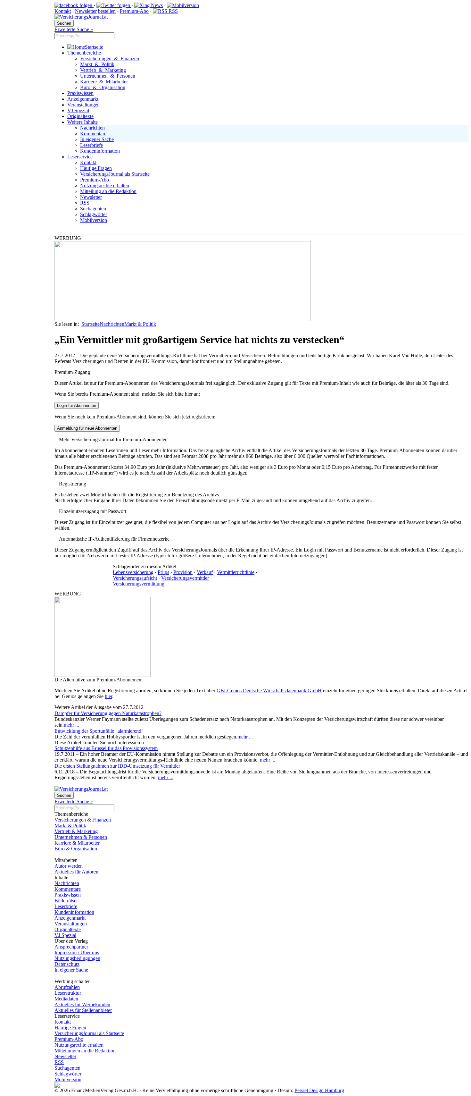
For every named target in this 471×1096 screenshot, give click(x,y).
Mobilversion (93, 220)
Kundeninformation (100, 151)
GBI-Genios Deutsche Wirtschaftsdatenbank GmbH (269, 690)
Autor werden (68, 866)
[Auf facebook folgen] (74, 5)
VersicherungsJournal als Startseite (115, 174)
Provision (183, 572)
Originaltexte (80, 116)
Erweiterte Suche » (73, 29)
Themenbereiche (84, 52)
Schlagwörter (93, 214)
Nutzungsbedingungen (77, 958)
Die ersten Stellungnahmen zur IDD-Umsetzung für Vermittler (117, 766)
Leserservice (80, 156)
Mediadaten (66, 998)
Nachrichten (92, 128)
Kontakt (62, 11)
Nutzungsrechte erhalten (104, 185)
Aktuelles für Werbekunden (82, 1004)
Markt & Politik (97, 64)
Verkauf (205, 572)
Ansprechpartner (71, 946)
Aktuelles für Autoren (76, 871)
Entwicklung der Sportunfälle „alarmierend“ (99, 731)
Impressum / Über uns (76, 952)
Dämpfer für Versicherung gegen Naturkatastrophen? (107, 713)
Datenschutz (66, 964)
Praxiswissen (80, 93)
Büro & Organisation (102, 87)
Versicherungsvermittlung (138, 583)
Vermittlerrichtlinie (235, 572)
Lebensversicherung (133, 572)
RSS (172, 11)
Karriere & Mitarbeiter (104, 81)
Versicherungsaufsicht (135, 578)
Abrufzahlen (67, 987)
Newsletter (86, 11)
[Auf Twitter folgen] (113, 5)
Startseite (94, 47)
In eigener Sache (97, 139)
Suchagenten (93, 208)
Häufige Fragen (96, 168)
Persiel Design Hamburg (319, 1090)
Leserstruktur (67, 993)
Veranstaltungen (83, 104)
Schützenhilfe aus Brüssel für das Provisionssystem (106, 748)
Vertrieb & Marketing (103, 70)
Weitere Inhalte (82, 122)
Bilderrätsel (66, 900)
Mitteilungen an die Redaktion (85, 1050)
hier (108, 696)
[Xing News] (148, 5)
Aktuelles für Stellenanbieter (83, 1010)
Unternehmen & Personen (107, 76)
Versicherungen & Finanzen (109, 58)
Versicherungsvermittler (185, 578)
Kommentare (93, 133)
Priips (163, 572)
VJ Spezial (78, 110)
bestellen (107, 11)
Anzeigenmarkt (82, 99)
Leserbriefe (91, 145)
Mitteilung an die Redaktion (108, 191)
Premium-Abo (134, 11)
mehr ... (71, 725)
